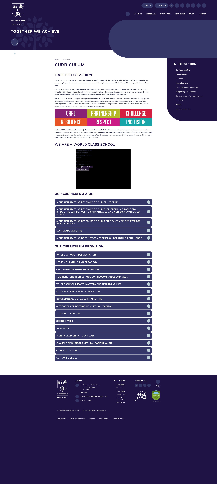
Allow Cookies (87, 167)
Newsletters (120, 403)
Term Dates (120, 391)
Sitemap (92, 418)
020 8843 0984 (86, 401)
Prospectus (120, 385)
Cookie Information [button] (118, 418)
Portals (148, 5)
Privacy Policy (103, 418)
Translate (162, 5)
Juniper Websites (100, 410)
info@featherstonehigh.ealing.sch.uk (94, 396)
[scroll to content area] (14, 46)
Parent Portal (121, 394)
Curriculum (66, 59)
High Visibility (61, 418)
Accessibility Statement (77, 418)
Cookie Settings (82, 169)
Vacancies (120, 388)
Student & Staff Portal (120, 398)
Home (57, 59)
